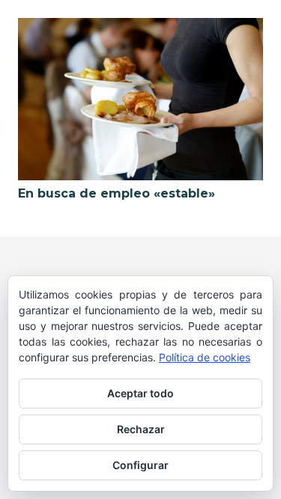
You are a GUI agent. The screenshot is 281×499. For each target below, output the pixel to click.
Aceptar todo (140, 393)
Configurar (140, 465)
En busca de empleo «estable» (116, 193)
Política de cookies (204, 357)
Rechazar (141, 429)
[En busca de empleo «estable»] (140, 99)
